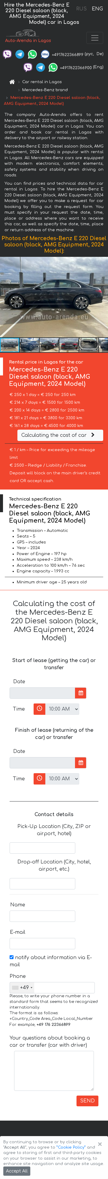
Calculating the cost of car (54, 435)
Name (17, 905)
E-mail (17, 932)
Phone (18, 976)
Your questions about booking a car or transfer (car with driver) (50, 1041)
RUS (81, 9)
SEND (87, 1101)
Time (19, 709)
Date (19, 681)
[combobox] (22, 987)
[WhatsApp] (32, 54)
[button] (102, 297)
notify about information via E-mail (51, 961)
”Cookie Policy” (71, 1147)
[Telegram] (20, 54)
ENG (97, 9)
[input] (42, 693)
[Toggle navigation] (94, 38)
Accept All (17, 1171)
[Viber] (7, 54)
